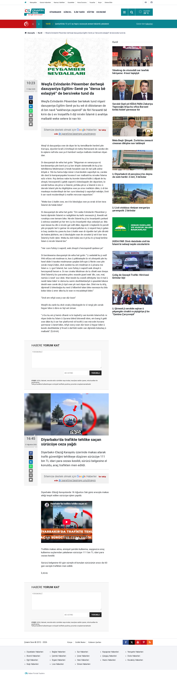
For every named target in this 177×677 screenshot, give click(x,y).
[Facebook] (31, 97)
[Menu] (124, 12)
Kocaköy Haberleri (135, 660)
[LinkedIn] (31, 106)
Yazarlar (92, 2)
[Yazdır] (31, 120)
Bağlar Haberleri (58, 652)
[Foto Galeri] (151, 2)
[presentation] (33, 23)
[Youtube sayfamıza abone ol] (138, 642)
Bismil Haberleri (33, 656)
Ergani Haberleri (58, 660)
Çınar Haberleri (83, 656)
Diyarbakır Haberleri (35, 652)
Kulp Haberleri (33, 664)
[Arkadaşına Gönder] (31, 115)
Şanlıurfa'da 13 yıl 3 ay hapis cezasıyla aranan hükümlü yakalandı (82, 24)
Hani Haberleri (83, 660)
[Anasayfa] (25, 2)
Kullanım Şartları (94, 642)
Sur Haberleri (82, 652)
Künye (69, 642)
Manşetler (33, 2)
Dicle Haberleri (134, 656)
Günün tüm (144, 24)
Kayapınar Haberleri (110, 652)
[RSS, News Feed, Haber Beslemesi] (150, 642)
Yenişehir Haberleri (135, 652)
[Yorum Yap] (31, 124)
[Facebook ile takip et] (126, 642)
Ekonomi (101, 12)
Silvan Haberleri (83, 664)
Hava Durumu (82, 2)
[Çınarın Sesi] (34, 12)
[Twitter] (31, 102)
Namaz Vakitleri (59, 2)
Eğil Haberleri (32, 660)
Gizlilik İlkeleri (80, 642)
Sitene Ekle (108, 2)
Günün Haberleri (45, 2)
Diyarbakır (55, 12)
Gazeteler (71, 2)
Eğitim (90, 12)
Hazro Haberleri (109, 660)
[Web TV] (145, 2)
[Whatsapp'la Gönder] (31, 111)
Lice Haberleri (58, 664)
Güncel (68, 12)
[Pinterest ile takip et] (144, 642)
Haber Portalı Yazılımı (36, 673)
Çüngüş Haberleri (109, 656)
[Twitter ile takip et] (132, 642)
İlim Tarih (79, 12)
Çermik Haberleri (59, 656)
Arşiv (100, 2)
